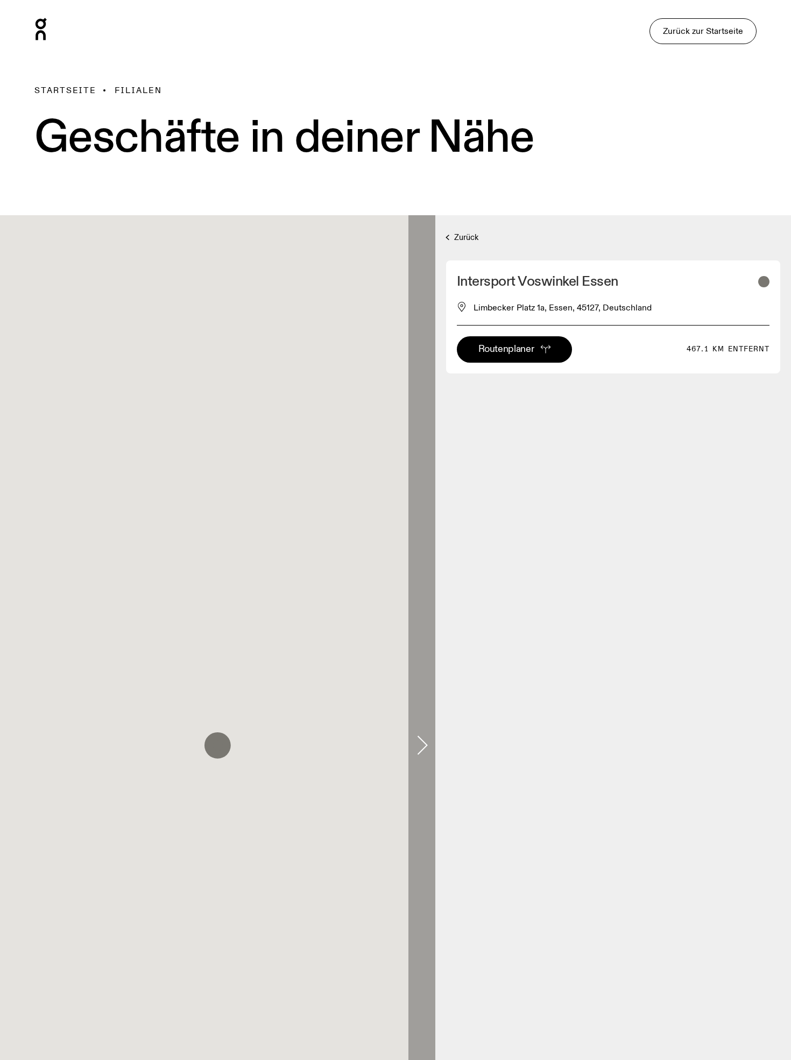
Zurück (465, 237)
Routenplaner (506, 349)
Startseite (65, 90)
